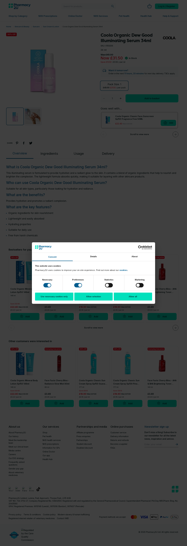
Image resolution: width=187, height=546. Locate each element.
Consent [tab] (52, 257)
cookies (123, 270)
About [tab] (135, 256)
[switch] (78, 285)
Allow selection (93, 296)
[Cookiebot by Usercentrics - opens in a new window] (140, 247)
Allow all (133, 296)
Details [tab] (93, 256)
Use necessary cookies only (54, 296)
